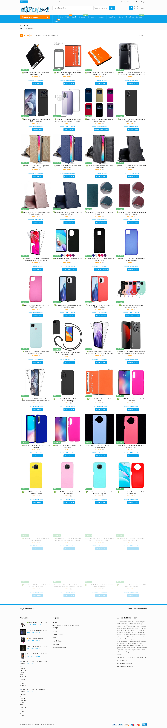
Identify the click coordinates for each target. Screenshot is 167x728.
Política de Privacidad (59, 648)
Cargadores (112, 17)
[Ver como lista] (28, 35)
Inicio (55, 17)
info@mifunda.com (126, 663)
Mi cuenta (55, 644)
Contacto (55, 631)
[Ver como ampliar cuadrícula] (24, 35)
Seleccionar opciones (101, 130)
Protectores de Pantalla (96, 17)
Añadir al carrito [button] (37, 83)
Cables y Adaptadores (126, 17)
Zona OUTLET (65, 16)
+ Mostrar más (57, 652)
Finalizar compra (57, 634)
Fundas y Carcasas (79, 16)
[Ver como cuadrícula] (21, 35)
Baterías (139, 16)
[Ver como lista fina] (31, 35)
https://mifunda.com (126, 666)
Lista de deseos (57, 641)
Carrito (54, 622)
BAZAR (56, 20)
